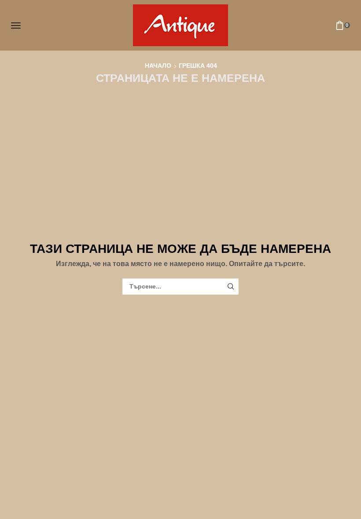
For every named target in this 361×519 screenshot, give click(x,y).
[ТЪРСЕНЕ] (230, 286)
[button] (16, 25)
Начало (158, 65)
